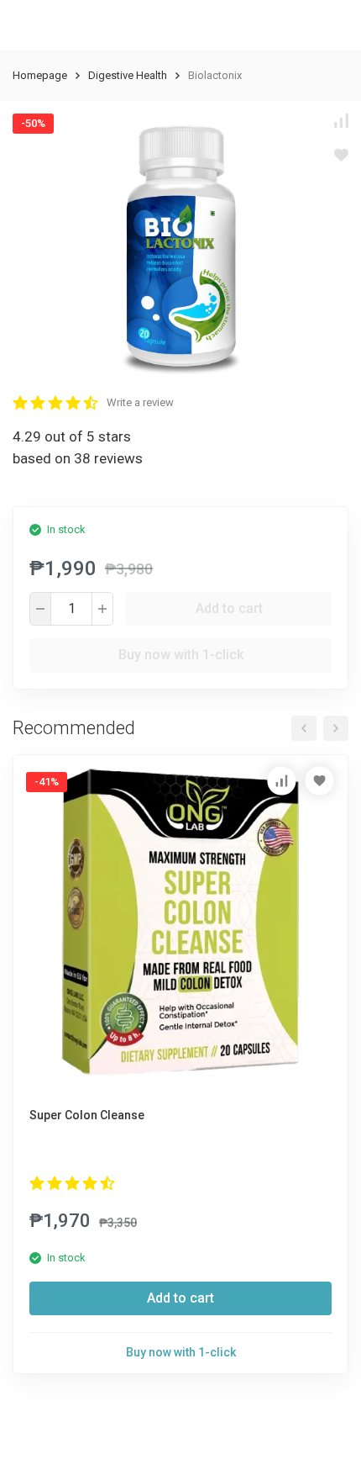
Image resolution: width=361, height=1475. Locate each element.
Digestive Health (127, 75)
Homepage (40, 75)
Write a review (140, 402)
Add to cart (229, 608)
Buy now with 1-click (180, 655)
